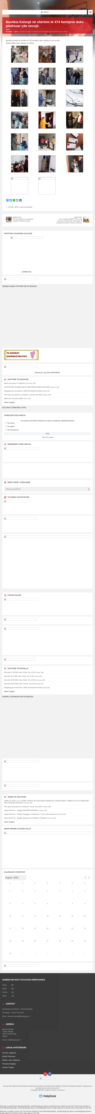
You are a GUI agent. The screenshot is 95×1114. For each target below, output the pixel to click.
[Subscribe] (88, 489)
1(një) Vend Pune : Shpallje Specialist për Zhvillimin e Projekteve (26, 818)
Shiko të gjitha (9, 822)
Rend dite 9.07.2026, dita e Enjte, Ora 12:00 (19, 676)
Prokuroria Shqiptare (9, 1064)
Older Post (78, 217)
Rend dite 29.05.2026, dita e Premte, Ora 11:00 (20, 684)
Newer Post (17, 217)
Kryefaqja (9, 31)
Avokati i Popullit (8, 1067)
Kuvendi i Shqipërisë (9, 1053)
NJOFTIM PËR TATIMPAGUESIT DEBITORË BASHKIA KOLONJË (27, 387)
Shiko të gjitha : (9, 691)
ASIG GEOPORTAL (53, 372)
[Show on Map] (90, 12)
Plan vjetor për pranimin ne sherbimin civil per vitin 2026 (23, 395)
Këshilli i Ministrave (8, 1056)
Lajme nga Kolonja (26, 207)
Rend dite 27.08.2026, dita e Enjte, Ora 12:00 (19, 672)
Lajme (16, 31)
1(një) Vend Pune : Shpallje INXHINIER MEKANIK (21, 810)
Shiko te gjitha (9, 402)
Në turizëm (11, 423)
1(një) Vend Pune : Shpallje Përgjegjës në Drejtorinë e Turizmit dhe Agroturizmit (30, 814)
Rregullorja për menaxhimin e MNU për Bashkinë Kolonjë (23, 391)
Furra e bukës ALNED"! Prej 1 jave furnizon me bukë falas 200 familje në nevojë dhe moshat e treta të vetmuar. (69, 221)
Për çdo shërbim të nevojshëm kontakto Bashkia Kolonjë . (23, 220)
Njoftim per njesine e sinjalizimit (14, 383)
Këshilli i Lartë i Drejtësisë (11, 1060)
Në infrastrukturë (13, 430)
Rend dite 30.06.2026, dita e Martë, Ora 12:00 (19, 680)
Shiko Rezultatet (47, 437)
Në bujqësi (10, 426)
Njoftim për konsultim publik (13, 398)
